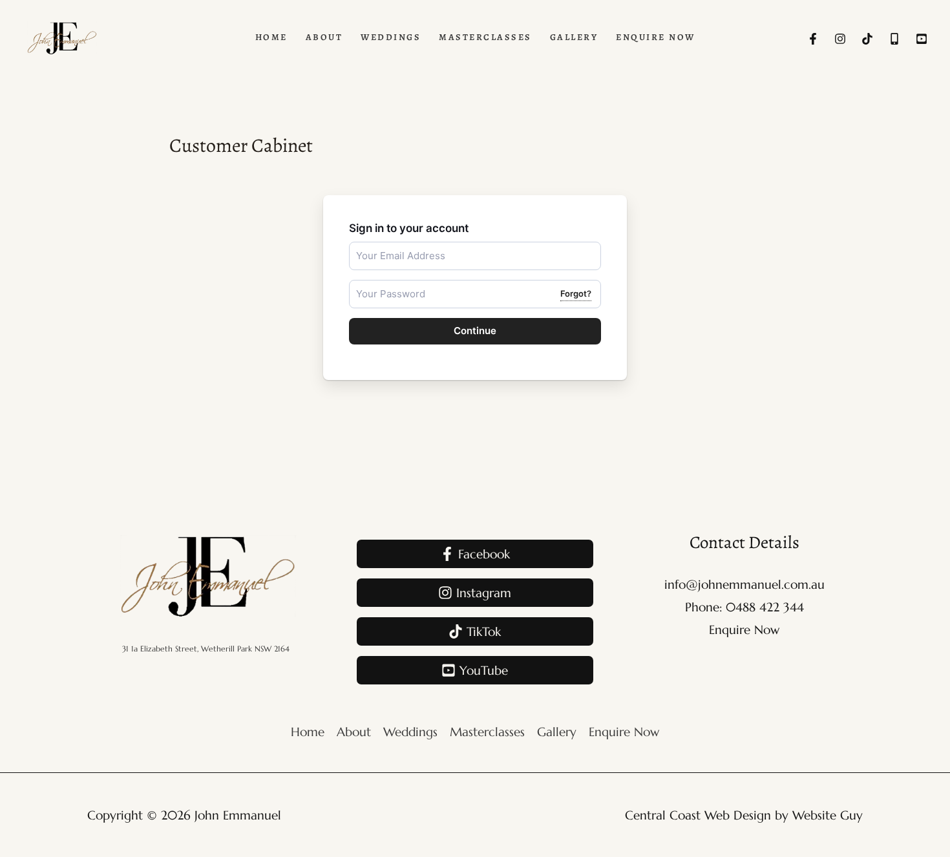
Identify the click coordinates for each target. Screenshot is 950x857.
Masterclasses (487, 731)
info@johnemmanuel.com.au (744, 584)
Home (307, 731)
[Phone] (894, 39)
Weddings (410, 731)
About (354, 731)
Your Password (382, 285)
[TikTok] (867, 39)
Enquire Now (744, 629)
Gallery (556, 731)
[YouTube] (921, 39)
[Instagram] (840, 39)
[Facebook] (813, 39)
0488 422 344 (765, 607)
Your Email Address (389, 247)
